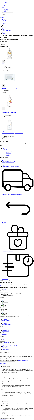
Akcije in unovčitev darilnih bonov (7, 324)
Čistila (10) (7, 150)
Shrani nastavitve (3, 418)
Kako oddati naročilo (5, 319)
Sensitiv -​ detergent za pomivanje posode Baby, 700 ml (14, 64)
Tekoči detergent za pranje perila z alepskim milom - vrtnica (10, 166)
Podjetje (3, 348)
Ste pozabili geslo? (4, 329)
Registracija (3, 328)
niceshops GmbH (6, 342)
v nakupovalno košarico (5, 2)
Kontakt (5, 11)
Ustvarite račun (4, 23)
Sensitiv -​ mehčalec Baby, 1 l (9, 112)
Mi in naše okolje (4, 334)
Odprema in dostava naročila (6, 320)
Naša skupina (4, 338)
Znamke (3, 148)
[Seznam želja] (3, 24)
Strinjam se (7, 418)
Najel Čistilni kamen (5, 165)
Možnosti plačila (6, 10)
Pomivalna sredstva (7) (9, 151)
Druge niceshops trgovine (5, 349)
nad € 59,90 (12, 4)
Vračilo (5, 8)
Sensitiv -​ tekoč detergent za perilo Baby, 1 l (12, 133)
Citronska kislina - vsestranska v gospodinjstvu (8, 159)
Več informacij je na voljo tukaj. (4, 285)
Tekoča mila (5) (8, 155)
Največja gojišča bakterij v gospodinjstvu (8, 162)
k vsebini (3, 1)
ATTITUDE (5, 149)
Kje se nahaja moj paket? (5, 330)
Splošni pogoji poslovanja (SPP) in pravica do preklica (9, 345)
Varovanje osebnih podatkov (6, 344)
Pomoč (3, 7)
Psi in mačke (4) (8, 154)
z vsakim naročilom (7, 5)
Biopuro (3, 160)
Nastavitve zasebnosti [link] (5, 347)
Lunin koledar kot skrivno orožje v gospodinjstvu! (9, 161)
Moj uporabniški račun (5, 322)
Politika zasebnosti (3, 363)
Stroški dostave (6, 9)
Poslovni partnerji (4, 323)
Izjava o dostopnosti (5, 346)
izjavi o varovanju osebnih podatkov (23, 360)
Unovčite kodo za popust (5, 331)
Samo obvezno (12, 418)
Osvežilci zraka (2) (8, 153)
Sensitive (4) (7, 152)
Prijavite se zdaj (4, 20)
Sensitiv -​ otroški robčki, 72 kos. (10, 88)
